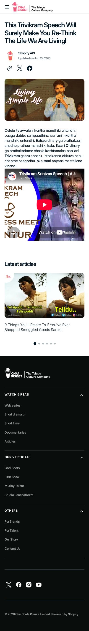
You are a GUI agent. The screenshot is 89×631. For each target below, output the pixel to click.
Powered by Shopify (65, 614)
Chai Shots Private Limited (32, 614)
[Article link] (44, 305)
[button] (7, 7)
